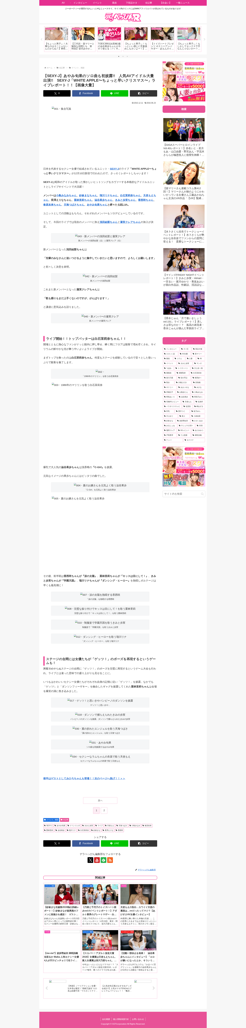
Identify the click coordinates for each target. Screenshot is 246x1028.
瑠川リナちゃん (109, 195)
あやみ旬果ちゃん (97, 204)
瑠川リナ (72, 830)
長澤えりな (109, 830)
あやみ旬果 (61, 826)
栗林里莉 (49, 830)
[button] (143, 93)
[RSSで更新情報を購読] (110, 860)
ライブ (100, 826)
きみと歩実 (88, 826)
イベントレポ (75, 826)
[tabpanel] (56, 39)
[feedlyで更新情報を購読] (103, 860)
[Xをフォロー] (90, 860)
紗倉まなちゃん (88, 195)
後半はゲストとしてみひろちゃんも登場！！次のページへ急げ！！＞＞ (84, 778)
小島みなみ (136, 826)
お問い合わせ (138, 1019)
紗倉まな (96, 830)
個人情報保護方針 (121, 1019)
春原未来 (148, 826)
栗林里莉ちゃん (83, 200)
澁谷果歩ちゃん (103, 200)
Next (204, 39)
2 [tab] (123, 56)
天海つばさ (123, 826)
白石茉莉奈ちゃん (130, 195)
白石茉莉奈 (84, 830)
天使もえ (110, 826)
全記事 (65, 820)
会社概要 (106, 1019)
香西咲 (120, 830)
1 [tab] (118, 56)
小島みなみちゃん (66, 195)
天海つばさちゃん (74, 204)
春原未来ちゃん (52, 204)
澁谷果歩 (61, 830)
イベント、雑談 (52, 820)
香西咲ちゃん (145, 200)
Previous (41, 39)
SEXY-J (49, 826)
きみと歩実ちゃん (125, 200)
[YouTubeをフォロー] (97, 860)
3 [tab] (127, 56)
